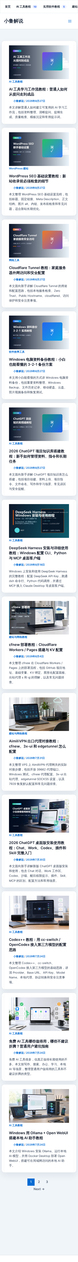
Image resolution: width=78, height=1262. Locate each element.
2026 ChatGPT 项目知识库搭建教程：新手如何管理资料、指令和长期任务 (38, 456)
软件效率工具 (17, 351)
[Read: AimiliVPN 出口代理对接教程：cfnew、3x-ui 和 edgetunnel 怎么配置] (39, 714)
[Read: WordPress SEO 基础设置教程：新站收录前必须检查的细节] (39, 149)
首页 (8, 6)
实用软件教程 (54, 6)
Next (39, 1189)
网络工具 (14, 260)
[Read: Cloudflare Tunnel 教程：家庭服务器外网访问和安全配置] (39, 240)
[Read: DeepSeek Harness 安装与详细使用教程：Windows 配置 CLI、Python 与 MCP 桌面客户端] (39, 521)
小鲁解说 (13, 21)
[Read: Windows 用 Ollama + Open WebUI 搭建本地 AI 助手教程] (39, 1106)
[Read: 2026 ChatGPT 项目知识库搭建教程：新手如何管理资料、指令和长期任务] (39, 424)
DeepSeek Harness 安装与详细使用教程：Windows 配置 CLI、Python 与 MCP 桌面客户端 (38, 553)
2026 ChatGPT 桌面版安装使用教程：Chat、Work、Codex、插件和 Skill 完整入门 (37, 848)
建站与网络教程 (18, 636)
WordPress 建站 (18, 168)
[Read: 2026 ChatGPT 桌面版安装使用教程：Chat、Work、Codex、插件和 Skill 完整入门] (39, 816)
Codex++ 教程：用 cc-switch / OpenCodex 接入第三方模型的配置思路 (37, 944)
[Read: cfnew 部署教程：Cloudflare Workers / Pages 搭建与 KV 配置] (39, 617)
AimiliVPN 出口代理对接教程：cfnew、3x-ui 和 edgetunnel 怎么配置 (37, 746)
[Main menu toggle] (70, 21)
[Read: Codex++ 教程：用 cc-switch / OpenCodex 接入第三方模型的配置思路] (39, 912)
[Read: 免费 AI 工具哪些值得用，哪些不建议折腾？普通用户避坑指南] (39, 1014)
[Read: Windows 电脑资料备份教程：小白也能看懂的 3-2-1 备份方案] (39, 332)
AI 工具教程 (26, 6)
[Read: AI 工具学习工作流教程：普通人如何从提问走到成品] (39, 62)
